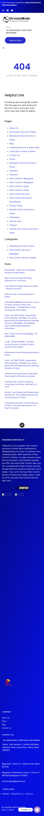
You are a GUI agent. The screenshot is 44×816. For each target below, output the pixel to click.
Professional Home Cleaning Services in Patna (22, 353)
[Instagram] (3, 10)
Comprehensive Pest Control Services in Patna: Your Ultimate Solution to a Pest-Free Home (21, 405)
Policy (4, 721)
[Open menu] (3, 47)
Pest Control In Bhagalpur (21, 182)
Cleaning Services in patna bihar (24, 147)
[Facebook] (7, 10)
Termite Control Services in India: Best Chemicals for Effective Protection (21, 374)
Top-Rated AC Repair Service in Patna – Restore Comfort (21, 287)
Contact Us (15, 155)
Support (13, 225)
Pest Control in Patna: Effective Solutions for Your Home (18, 279)
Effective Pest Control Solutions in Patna (19, 295)
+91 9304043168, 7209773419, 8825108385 (21, 740)
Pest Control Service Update (23, 257)
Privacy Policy (16, 205)
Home (12, 159)
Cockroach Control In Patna (22, 151)
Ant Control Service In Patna (23, 132)
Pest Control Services (20, 194)
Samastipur (15, 217)
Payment (14, 170)
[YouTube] (12, 10)
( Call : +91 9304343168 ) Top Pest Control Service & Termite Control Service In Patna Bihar (19, 344)
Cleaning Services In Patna (22, 246)
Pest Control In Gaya (19, 186)
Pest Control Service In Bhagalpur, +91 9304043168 (21, 335)
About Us (14, 128)
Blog (12, 143)
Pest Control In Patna (19, 190)
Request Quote (15, 40)
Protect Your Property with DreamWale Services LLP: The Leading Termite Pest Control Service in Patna (22, 395)
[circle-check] (22, 425)
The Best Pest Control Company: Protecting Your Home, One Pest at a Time (21, 384)
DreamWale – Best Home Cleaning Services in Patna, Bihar (20, 271)
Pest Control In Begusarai (21, 178)
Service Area (15, 221)
